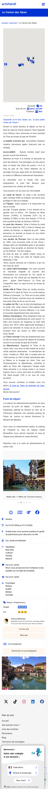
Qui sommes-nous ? (11, 725)
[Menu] (43, 4)
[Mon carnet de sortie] (20, 512)
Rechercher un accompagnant (24, 651)
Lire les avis (24, 629)
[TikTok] (15, 702)
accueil (5, 23)
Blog (4, 738)
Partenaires (7, 734)
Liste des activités (10, 729)
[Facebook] (42, 702)
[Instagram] (24, 702)
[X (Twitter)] (6, 702)
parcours (13, 23)
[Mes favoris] (11, 512)
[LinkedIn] (33, 702)
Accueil (5, 721)
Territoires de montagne (13, 742)
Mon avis (24, 635)
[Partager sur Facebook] (37, 512)
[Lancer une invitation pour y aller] (29, 512)
